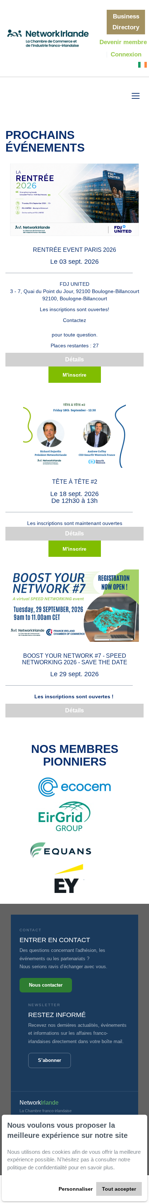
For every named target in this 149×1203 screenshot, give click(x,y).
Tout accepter (119, 1189)
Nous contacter (46, 985)
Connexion (126, 54)
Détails (74, 359)
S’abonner (49, 1060)
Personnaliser (76, 1189)
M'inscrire (74, 375)
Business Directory (125, 22)
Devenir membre (123, 42)
